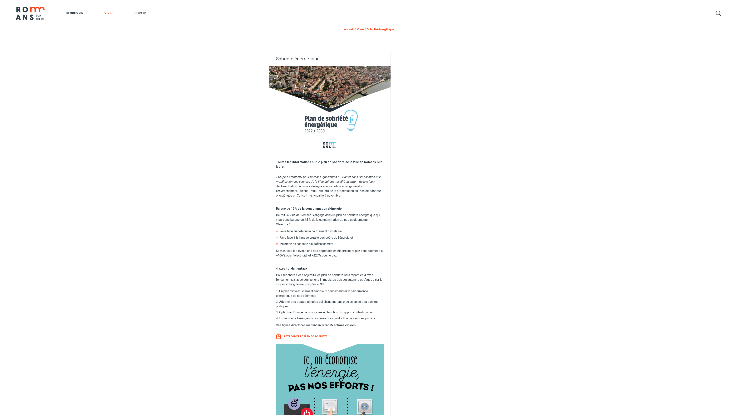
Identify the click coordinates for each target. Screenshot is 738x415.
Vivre (108, 13)
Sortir (140, 13)
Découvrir (74, 13)
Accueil (349, 29)
